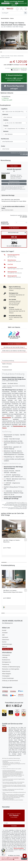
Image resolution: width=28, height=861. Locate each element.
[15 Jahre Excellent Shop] (4, 712)
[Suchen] (25, 12)
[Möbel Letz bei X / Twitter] (13, 705)
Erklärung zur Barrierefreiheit (10, 680)
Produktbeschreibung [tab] (8, 360)
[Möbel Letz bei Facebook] (7, 705)
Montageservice (6, 662)
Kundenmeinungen (7, 644)
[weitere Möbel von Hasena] (14, 335)
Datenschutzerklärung (19, 848)
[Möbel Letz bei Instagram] (10, 705)
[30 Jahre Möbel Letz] (4, 729)
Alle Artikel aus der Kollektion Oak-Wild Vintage (14, 350)
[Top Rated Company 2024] (11, 712)
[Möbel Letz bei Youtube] (18, 705)
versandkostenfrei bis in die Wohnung (18, 68)
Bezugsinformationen (14, 181)
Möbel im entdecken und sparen (14, 3)
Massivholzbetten (5, 18)
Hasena (12, 18)
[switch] (3, 854)
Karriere (4, 642)
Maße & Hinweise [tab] (7, 363)
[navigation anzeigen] (3, 8)
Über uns (4, 646)
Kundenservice (6, 659)
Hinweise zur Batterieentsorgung (11, 666)
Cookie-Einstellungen (8, 678)
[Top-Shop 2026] (17, 712)
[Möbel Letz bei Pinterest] (16, 705)
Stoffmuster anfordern (14, 184)
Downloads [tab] (5, 367)
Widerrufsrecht (6, 671)
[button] (17, 8)
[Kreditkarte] (14, 695)
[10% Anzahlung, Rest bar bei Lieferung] (14, 691)
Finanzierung (5, 664)
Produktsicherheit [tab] (7, 370)
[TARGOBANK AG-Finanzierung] (6, 695)
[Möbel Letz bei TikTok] (21, 705)
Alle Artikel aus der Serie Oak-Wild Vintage (14, 347)
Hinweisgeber (6, 676)
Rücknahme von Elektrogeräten (10, 669)
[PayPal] (22, 691)
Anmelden (5, 632)
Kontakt (4, 630)
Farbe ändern (14, 166)
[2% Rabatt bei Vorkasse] (6, 691)
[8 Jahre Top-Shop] (24, 712)
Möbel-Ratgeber (6, 673)
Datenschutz (5, 639)
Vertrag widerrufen (7, 649)
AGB (3, 635)
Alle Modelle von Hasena (13, 343)
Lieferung (4, 657)
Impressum (5, 637)
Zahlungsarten (6, 655)
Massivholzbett (6, 417)
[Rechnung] (22, 695)
